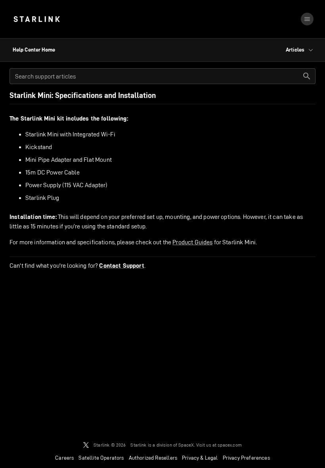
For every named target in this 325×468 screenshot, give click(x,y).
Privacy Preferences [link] (246, 458)
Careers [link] (64, 458)
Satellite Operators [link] (101, 458)
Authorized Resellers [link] (153, 458)
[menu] (307, 19)
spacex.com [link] (230, 444)
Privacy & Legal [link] (200, 458)
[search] (307, 76)
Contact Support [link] (121, 266)
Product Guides (192, 242)
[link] (37, 19)
